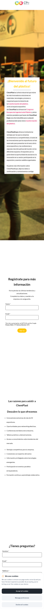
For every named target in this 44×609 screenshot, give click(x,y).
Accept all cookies (22, 591)
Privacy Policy (9, 325)
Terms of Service (21, 325)
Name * (8, 304)
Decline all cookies (22, 605)
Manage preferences (22, 598)
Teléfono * (5, 571)
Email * (7, 314)
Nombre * (5, 551)
